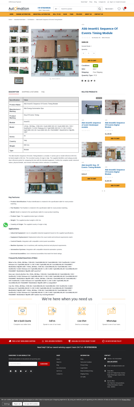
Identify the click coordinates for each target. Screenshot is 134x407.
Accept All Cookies (31, 404)
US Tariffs (83, 377)
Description (14, 92)
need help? (84, 2)
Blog (58, 365)
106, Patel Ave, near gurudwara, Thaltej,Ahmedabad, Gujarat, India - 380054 (115, 385)
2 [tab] (104, 190)
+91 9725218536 (44, 8)
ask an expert (112, 362)
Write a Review (106, 37)
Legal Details (84, 368)
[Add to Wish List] (83, 134)
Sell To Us (59, 371)
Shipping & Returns (30, 92)
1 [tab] (102, 190)
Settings (7, 404)
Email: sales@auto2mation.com (115, 366)
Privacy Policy (84, 365)
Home (58, 359)
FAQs (90, 2)
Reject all (17, 404)
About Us (59, 362)
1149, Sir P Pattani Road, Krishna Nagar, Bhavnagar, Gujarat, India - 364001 (116, 375)
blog (95, 2)
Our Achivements (61, 368)
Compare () (102, 2)
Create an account (120, 2)
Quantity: (85, 49)
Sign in (111, 2)
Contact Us (59, 374)
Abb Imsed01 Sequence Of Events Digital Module (115, 125)
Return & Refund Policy (86, 371)
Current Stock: (86, 46)
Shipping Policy (84, 374)
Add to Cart (92, 179)
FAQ (42, 92)
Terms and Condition (86, 362)
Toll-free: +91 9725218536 (114, 358)
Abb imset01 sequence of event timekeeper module (91, 125)
